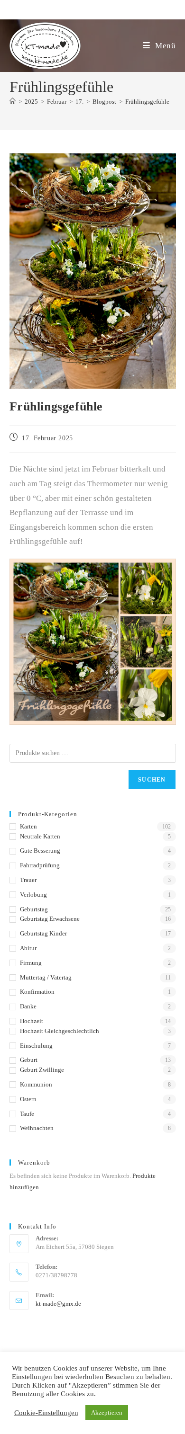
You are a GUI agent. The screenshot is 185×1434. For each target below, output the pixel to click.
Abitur (28, 948)
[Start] (12, 101)
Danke (28, 1006)
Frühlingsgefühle (147, 101)
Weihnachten (37, 1127)
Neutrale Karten (40, 836)
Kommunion (36, 1084)
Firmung (31, 962)
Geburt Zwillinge (42, 1069)
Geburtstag (34, 909)
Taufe (27, 1113)
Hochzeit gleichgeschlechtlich (59, 1030)
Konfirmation (37, 991)
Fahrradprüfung (40, 865)
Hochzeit (31, 1020)
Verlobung (33, 894)
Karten (28, 826)
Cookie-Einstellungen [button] (46, 1412)
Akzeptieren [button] (106, 1412)
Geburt (28, 1059)
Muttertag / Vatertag (46, 977)
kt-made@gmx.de (58, 1303)
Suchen (152, 779)
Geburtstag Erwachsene (50, 918)
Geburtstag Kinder (43, 933)
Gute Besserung (40, 850)
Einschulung (36, 1045)
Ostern (28, 1099)
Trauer (28, 879)
